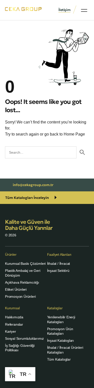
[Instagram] (53, 375)
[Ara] (82, 152)
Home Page (74, 134)
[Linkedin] (41, 375)
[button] (84, 10)
